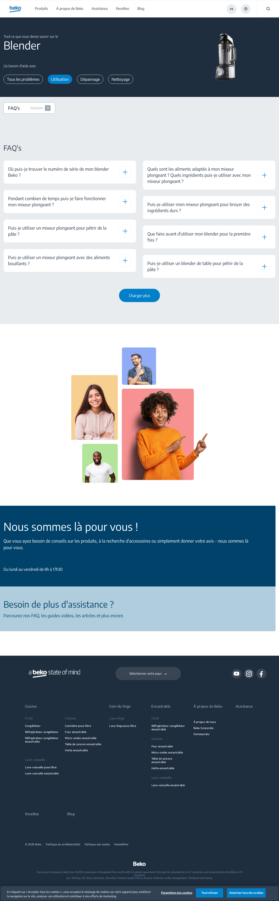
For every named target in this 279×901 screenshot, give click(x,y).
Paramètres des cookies (176, 892)
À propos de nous (205, 722)
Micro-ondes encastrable (81, 738)
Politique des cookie (97, 844)
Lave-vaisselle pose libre (41, 767)
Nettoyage (121, 79)
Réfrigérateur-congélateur (42, 732)
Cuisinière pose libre (78, 725)
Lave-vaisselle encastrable (42, 773)
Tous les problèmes (23, 79)
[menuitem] (41, 9)
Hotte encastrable (76, 750)
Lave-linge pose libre (122, 725)
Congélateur (33, 725)
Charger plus (139, 295)
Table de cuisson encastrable (83, 744)
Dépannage (90, 79)
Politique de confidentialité (63, 844)
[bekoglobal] (15, 9)
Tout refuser (209, 892)
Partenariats (202, 734)
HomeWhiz (121, 844)
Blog (71, 814)
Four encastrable (76, 732)
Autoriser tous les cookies (246, 892)
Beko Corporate (204, 728)
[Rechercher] (268, 8)
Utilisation (60, 79)
